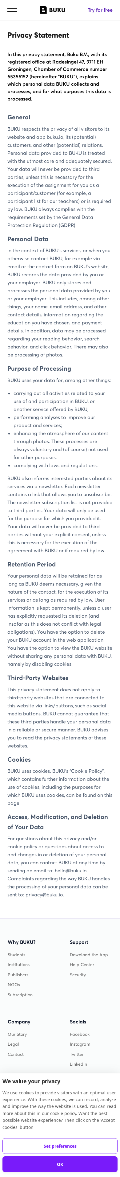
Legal (13, 1044)
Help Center (82, 964)
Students (16, 954)
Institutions (19, 964)
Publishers (18, 974)
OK (60, 1164)
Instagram (80, 1044)
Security (78, 974)
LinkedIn (78, 1064)
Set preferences (60, 1146)
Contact (16, 1054)
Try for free (100, 10)
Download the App (89, 954)
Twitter (77, 1054)
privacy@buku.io (44, 894)
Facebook (80, 1034)
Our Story (17, 1034)
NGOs (14, 984)
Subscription (20, 995)
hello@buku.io (71, 870)
